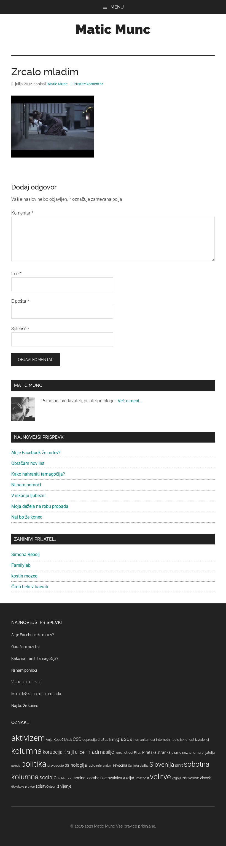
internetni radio (167, 739)
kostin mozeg (24, 576)
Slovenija (161, 764)
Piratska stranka (156, 752)
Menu (117, 7)
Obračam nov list (27, 463)
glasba (124, 739)
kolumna (26, 751)
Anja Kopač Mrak (59, 739)
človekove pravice (23, 786)
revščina (120, 765)
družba (103, 739)
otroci (128, 752)
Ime (16, 273)
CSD (77, 739)
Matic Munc (113, 29)
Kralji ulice (74, 752)
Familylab (21, 565)
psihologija (75, 765)
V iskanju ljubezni (28, 495)
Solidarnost (65, 778)
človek (205, 778)
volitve (160, 776)
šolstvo (42, 786)
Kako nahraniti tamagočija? (38, 474)
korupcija (53, 752)
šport (53, 786)
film (112, 739)
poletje (15, 766)
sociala (48, 777)
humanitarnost (144, 740)
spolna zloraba (86, 778)
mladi (92, 752)
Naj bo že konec (26, 517)
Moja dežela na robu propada (39, 506)
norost (119, 753)
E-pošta (20, 301)
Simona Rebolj (25, 554)
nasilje (107, 752)
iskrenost (187, 739)
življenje (64, 786)
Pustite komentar (88, 84)
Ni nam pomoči (26, 484)
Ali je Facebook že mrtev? (36, 452)
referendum (104, 766)
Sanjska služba (138, 766)
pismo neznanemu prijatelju (193, 752)
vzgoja (176, 778)
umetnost (142, 778)
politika (34, 764)
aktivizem (28, 738)
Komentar (22, 213)
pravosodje (55, 766)
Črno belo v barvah (29, 586)
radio (91, 765)
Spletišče (20, 328)
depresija (89, 739)
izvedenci (202, 740)
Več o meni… (130, 400)
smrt (179, 765)
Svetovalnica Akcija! (117, 778)
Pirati (137, 753)
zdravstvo (190, 778)
